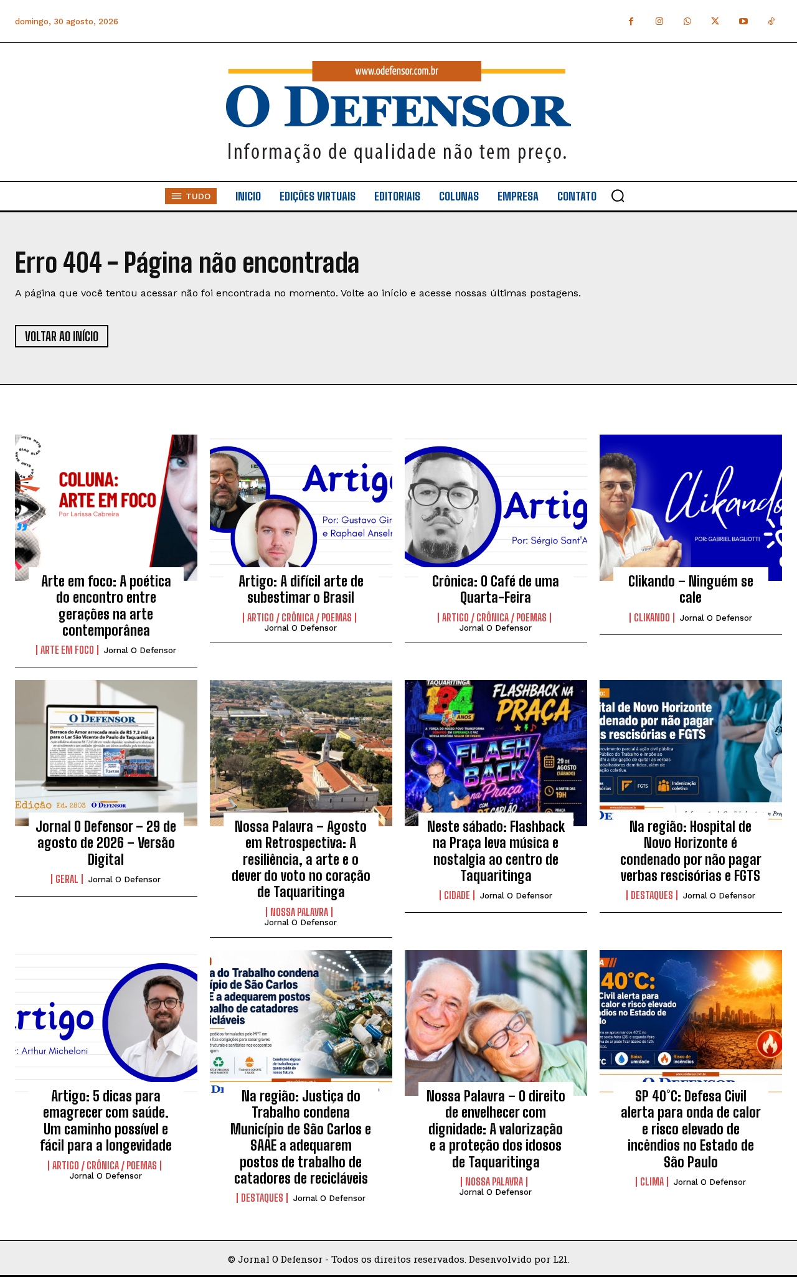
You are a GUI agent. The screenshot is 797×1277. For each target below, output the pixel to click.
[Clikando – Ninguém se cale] (691, 507)
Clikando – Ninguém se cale (690, 589)
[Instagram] (659, 21)
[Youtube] (743, 21)
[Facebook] (631, 21)
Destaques (652, 895)
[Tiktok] (771, 21)
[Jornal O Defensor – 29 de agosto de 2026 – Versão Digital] (106, 753)
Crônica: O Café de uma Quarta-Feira (495, 589)
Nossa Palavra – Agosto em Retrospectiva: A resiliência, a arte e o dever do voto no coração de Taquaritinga (301, 859)
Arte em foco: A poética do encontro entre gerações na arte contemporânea (106, 606)
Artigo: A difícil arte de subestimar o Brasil (301, 589)
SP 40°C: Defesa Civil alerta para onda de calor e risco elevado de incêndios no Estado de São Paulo (691, 1129)
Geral (66, 879)
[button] (618, 195)
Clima (652, 1182)
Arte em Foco (67, 650)
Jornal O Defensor (140, 650)
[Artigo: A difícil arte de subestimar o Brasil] (301, 507)
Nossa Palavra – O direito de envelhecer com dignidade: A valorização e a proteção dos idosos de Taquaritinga (496, 1129)
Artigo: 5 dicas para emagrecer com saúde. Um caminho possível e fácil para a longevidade (106, 1121)
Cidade (457, 895)
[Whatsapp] (687, 21)
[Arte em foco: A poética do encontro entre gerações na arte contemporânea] (106, 507)
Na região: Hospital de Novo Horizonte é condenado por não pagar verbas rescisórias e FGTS (691, 851)
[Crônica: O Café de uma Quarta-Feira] (496, 507)
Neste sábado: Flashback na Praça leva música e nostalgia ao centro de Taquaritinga (496, 851)
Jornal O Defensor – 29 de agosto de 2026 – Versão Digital (105, 843)
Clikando (652, 618)
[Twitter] (715, 21)
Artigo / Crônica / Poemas (299, 618)
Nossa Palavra (299, 912)
